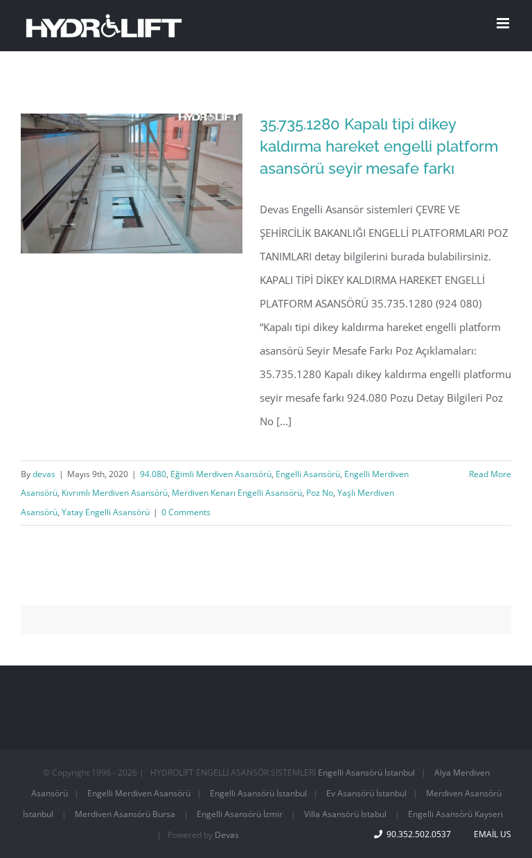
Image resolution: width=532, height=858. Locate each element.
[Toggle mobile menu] (504, 23)
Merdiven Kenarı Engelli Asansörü (237, 493)
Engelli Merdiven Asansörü (138, 793)
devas (44, 474)
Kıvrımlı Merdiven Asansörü (115, 493)
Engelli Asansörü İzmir (240, 814)
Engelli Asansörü (308, 474)
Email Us (490, 834)
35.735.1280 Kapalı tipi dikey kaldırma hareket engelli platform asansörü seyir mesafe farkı (379, 146)
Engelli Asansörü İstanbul (366, 772)
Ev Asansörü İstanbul (366, 793)
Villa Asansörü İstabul (345, 814)
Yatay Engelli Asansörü (106, 512)
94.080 (153, 474)
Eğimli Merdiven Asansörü (221, 474)
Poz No (319, 493)
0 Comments (186, 512)
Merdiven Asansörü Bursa (125, 814)
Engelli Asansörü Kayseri (455, 814)
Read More (490, 474)
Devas (227, 835)
